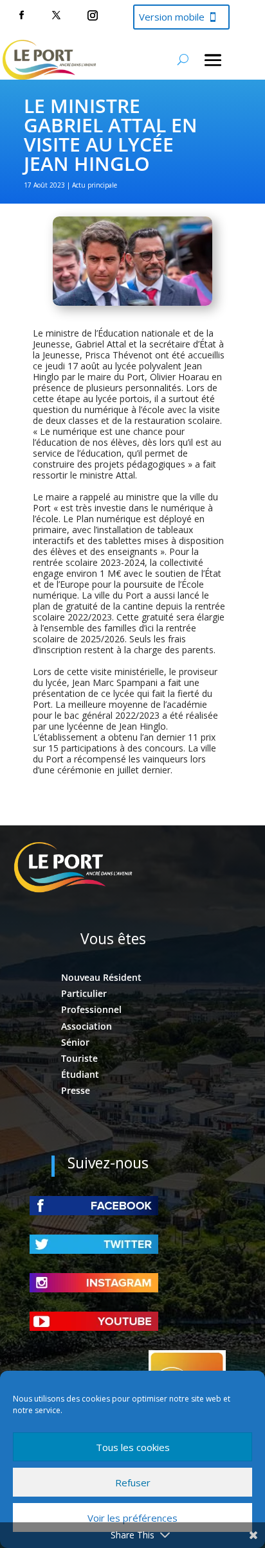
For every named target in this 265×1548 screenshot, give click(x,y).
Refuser (133, 1482)
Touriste (79, 1058)
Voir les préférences (132, 1517)
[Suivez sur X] (56, 15)
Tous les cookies (133, 1447)
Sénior (75, 1042)
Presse (75, 1090)
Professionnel (91, 1009)
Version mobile (172, 16)
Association (86, 1026)
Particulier (84, 993)
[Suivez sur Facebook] (21, 15)
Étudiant (80, 1074)
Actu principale (94, 184)
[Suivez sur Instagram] (92, 15)
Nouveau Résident (101, 977)
